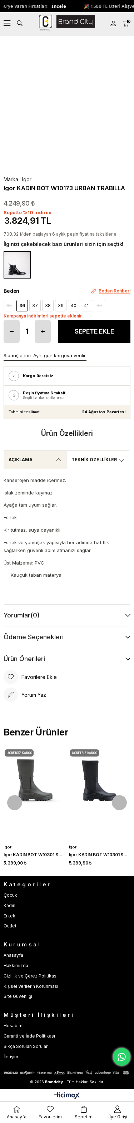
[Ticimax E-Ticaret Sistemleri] (67, 1096)
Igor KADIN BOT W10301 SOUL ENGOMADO (34, 854)
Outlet (10, 926)
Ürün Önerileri (24, 659)
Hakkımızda (16, 965)
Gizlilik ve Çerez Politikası (31, 976)
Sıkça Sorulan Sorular (26, 1046)
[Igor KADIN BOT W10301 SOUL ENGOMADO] (34, 794)
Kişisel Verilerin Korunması (31, 986)
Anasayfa (13, 955)
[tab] (35, 460)
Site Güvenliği (18, 996)
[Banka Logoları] (67, 1072)
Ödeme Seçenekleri (34, 637)
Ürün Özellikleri (67, 433)
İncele (55, 6)
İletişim (11, 1056)
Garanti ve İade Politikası (29, 1036)
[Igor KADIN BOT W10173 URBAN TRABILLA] (17, 265)
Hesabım (13, 1025)
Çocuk (10, 895)
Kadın (9, 905)
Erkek (9, 915)
